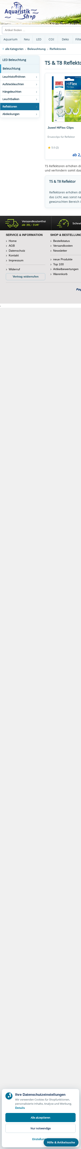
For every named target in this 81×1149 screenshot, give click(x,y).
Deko (65, 39)
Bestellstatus (61, 241)
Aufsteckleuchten (13, 84)
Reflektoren (9, 106)
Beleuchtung (11, 68)
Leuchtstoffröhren (13, 76)
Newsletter (60, 250)
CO (51, 39)
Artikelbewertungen (66, 269)
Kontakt (14, 255)
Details (20, 1107)
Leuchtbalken (10, 99)
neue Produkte (62, 259)
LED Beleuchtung (14, 60)
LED (38, 39)
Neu (27, 39)
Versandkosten (63, 245)
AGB (12, 245)
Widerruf (14, 269)
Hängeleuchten (11, 91)
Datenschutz (17, 250)
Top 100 (58, 264)
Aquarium (10, 39)
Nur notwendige (41, 1128)
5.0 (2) (53, 148)
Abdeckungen (11, 114)
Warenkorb (60, 274)
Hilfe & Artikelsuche (61, 1142)
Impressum (16, 260)
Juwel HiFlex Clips (61, 127)
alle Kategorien (14, 49)
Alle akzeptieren (40, 1117)
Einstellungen (40, 1139)
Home (13, 241)
